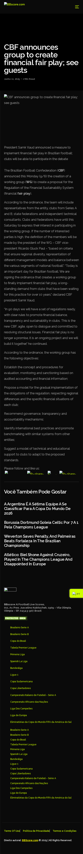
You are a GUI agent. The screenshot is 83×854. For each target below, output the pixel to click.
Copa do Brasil (18, 641)
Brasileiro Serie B (19, 634)
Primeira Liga (17, 654)
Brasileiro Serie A (19, 627)
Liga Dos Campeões (21, 708)
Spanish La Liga (18, 661)
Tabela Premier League (23, 647)
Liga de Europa (18, 715)
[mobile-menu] (74, 7)
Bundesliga (16, 668)
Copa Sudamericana (21, 681)
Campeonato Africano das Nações (29, 702)
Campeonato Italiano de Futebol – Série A (33, 695)
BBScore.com (30, 840)
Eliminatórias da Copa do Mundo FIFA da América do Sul (40, 722)
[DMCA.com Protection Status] (15, 619)
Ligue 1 (14, 674)
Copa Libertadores (20, 688)
